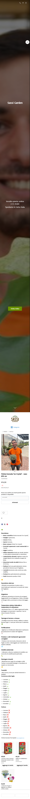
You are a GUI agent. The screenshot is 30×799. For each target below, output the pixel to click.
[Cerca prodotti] (27, 42)
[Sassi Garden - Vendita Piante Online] (15, 419)
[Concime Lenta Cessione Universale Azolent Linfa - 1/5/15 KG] (7, 748)
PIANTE (5, 431)
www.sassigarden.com (20, 737)
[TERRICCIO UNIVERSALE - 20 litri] (22, 748)
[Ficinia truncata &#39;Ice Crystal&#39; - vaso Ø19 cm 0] (15, 452)
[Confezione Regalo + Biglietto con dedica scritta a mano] (7, 775)
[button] (4, 512)
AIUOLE (11, 431)
